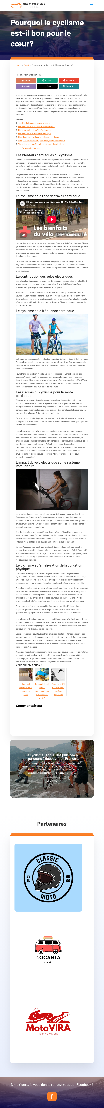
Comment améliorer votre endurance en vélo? (25, 689)
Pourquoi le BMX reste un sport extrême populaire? (58, 689)
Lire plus (52, 780)
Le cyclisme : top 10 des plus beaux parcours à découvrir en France (52, 757)
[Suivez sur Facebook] (52, 1096)
